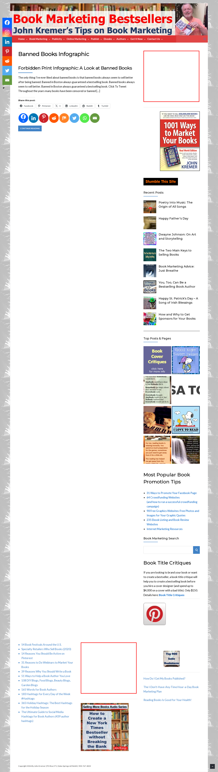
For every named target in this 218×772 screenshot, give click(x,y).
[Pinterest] (7, 51)
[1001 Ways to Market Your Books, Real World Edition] (180, 170)
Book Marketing (38, 38)
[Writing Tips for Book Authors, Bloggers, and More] (186, 450)
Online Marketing (76, 38)
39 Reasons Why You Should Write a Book (46, 671)
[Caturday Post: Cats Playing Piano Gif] (157, 420)
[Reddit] (54, 118)
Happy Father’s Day (173, 218)
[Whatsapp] (84, 118)
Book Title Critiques (171, 595)
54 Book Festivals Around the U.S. (41, 644)
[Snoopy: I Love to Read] (186, 420)
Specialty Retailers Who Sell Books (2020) (46, 649)
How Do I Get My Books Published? (164, 678)
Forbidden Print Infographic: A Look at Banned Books (75, 68)
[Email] (95, 118)
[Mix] (64, 118)
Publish (95, 38)
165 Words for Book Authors (38, 689)
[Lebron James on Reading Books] (157, 450)
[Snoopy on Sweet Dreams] (186, 360)
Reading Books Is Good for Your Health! (167, 700)
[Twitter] (74, 118)
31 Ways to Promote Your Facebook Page (172, 493)
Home (21, 38)
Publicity (57, 38)
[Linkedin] (33, 118)
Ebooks (108, 38)
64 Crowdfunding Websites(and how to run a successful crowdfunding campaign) (172, 502)
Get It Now (136, 38)
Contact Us (153, 38)
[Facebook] (7, 22)
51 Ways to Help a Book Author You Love (45, 676)
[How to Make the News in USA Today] (186, 390)
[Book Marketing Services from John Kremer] (157, 360)
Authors (121, 38)
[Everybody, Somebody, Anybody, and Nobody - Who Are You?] (157, 390)
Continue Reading (30, 128)
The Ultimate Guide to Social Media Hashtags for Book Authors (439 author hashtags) (45, 716)
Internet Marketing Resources (165, 529)
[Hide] (3, 88)
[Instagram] (7, 32)
